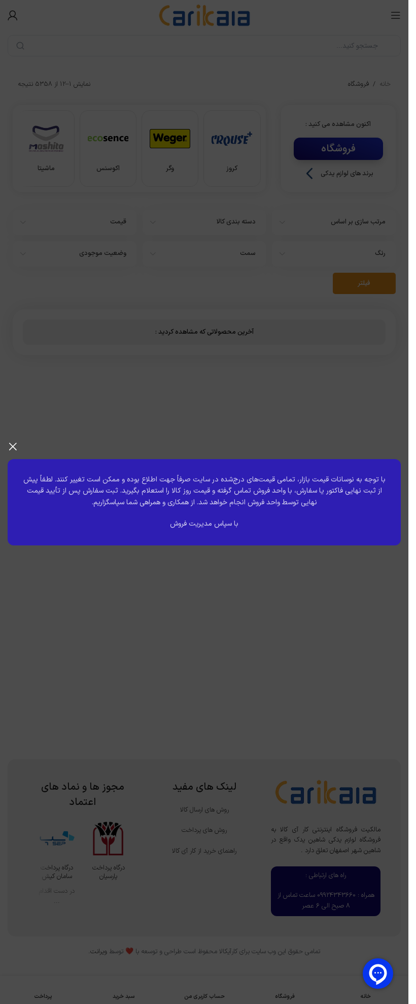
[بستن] (12, 446)
